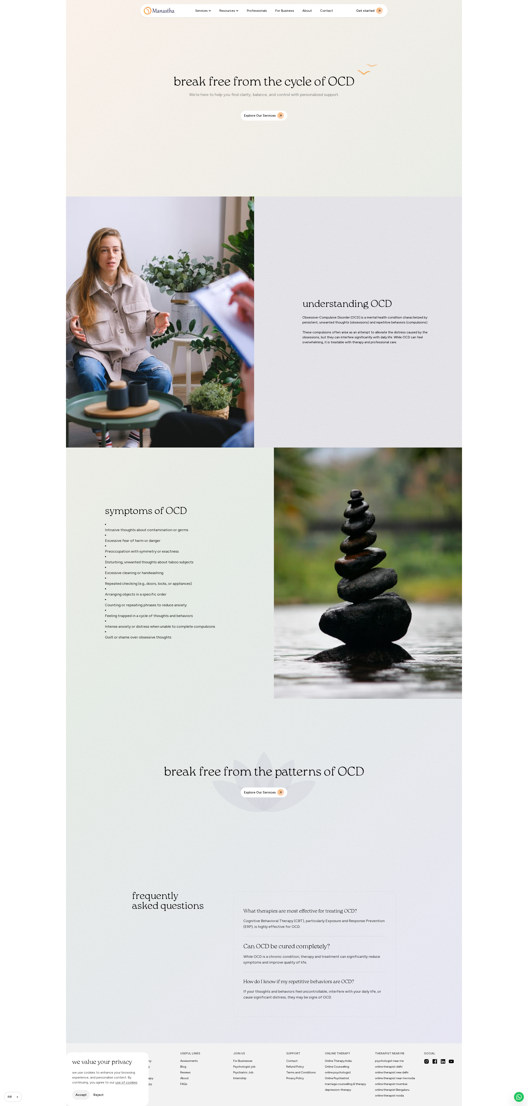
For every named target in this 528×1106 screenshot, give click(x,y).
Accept (81, 1095)
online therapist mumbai (391, 1084)
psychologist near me (389, 1061)
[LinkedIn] (443, 1061)
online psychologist (338, 1072)
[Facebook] (434, 1061)
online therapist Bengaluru (392, 1090)
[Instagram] (426, 1061)
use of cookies (126, 1082)
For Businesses (242, 1061)
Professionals (257, 11)
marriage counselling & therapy (345, 1084)
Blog (183, 1066)
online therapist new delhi (391, 1072)
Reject (98, 1095)
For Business (284, 11)
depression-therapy (338, 1090)
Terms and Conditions (301, 1072)
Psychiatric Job (243, 1072)
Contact (326, 11)
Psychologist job (244, 1066)
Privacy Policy (295, 1078)
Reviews (185, 1072)
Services (201, 11)
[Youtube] (451, 1061)
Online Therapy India (338, 1061)
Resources (227, 11)
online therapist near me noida (395, 1078)
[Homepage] (159, 10)
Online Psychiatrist (337, 1078)
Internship (239, 1078)
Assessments (189, 1061)
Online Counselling (337, 1066)
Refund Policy (295, 1066)
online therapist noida (389, 1095)
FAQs (183, 1084)
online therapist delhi (388, 1066)
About (307, 11)
